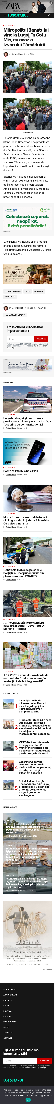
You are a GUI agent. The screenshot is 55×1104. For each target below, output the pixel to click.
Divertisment (10, 1022)
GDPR (36, 346)
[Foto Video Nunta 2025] (27, 365)
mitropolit (39, 291)
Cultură (7, 1017)
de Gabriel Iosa (12, 863)
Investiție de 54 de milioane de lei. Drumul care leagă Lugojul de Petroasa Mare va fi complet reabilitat (32, 706)
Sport (6, 1027)
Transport (12, 821)
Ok (28, 1100)
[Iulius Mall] (27, 6)
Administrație (10, 995)
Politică (7, 1011)
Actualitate (9, 25)
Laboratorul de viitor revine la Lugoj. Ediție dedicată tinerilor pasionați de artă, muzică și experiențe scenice (35, 767)
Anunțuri (8, 1033)
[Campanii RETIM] (27, 218)
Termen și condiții (38, 1068)
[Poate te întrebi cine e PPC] (27, 451)
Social (10, 845)
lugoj (27, 291)
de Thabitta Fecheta (14, 836)
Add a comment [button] (17, 315)
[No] (51, 1095)
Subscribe (41, 339)
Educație (7, 1000)
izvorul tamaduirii (13, 291)
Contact (7, 1038)
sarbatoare (10, 296)
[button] (5, 15)
